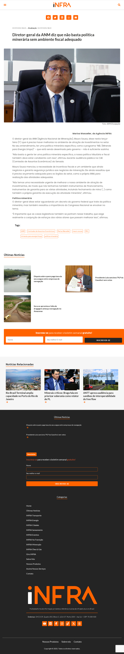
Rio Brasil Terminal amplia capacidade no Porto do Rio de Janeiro (22, 396)
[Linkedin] (50, 623)
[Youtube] (44, 623)
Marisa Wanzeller (64, 231)
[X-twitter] (73, 623)
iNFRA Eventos (32, 535)
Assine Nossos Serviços (36, 569)
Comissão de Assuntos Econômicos (41, 231)
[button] (5, 5)
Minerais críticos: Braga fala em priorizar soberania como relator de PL (61, 396)
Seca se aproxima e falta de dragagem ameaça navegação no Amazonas (47, 308)
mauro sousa (77, 231)
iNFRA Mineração (33, 544)
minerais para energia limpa (31, 236)
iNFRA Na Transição (34, 539)
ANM (23, 231)
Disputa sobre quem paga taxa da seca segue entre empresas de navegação (48, 278)
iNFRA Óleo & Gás (34, 549)
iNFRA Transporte (33, 515)
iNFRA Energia (32, 520)
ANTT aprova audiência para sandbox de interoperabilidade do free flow (99, 396)
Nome (28, 465)
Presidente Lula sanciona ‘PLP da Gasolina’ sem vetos (109, 278)
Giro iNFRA (31, 554)
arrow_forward (7, 402)
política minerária (51, 236)
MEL (87, 231)
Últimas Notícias (14, 255)
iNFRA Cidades (32, 525)
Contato (29, 573)
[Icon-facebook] (56, 623)
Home (28, 506)
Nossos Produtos (33, 564)
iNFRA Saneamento (34, 530)
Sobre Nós (30, 559)
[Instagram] (62, 623)
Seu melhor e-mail (33, 473)
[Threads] (79, 623)
